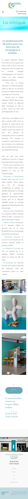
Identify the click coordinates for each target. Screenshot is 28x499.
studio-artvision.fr (22, 494)
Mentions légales (14, 482)
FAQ (14, 475)
